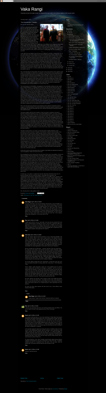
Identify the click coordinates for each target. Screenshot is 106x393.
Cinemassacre (70, 129)
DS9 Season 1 (70, 78)
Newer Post (24, 378)
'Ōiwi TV (69, 164)
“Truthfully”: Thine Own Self (74, 53)
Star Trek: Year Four (71, 105)
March (70, 61)
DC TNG (69, 76)
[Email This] (38, 193)
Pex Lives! (69, 146)
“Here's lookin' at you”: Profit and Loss (77, 42)
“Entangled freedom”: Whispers (75, 59)
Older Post (60, 378)
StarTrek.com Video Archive (73, 148)
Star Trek (69, 95)
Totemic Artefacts (71, 122)
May (70, 32)
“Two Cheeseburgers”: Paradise (75, 54)
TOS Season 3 (70, 121)
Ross (26, 220)
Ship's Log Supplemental (72, 94)
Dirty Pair (69, 81)
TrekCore (69, 149)
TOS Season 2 (70, 119)
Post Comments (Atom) (31, 381)
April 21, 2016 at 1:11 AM (33, 315)
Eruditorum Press (71, 133)
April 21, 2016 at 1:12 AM (33, 349)
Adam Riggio (28, 201)
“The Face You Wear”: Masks (75, 49)
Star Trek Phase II (71, 98)
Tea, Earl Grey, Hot (71, 143)
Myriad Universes (71, 89)
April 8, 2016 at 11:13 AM (33, 220)
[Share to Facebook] (42, 193)
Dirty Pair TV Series (71, 86)
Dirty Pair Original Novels (72, 84)
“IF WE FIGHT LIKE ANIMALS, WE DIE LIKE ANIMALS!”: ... (76, 40)
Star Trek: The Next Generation (74, 103)
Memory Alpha (70, 151)
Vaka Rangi (31, 9)
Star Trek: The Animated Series (74, 101)
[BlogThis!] (39, 193)
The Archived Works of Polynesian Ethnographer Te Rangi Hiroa (74, 153)
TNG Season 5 (70, 113)
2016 (69, 31)
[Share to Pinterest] (43, 193)
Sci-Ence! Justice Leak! (72, 135)
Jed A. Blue (69, 141)
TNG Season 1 (70, 106)
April (70, 34)
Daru (26, 306)
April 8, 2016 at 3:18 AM (36, 201)
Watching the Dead (71, 138)
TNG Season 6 (70, 114)
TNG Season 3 (70, 109)
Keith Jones (27, 234)
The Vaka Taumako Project (73, 158)
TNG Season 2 (70, 108)
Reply (26, 216)
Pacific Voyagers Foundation (73, 162)
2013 (69, 71)
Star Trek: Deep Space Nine (36, 195)
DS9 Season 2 (27, 195)
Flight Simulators (71, 87)
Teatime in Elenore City (72, 130)
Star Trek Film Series (71, 97)
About (68, 23)
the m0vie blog (70, 140)
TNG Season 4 (70, 111)
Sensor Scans (70, 92)
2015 (69, 67)
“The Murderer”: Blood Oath (74, 37)
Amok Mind (69, 144)
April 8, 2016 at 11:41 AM (40, 296)
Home (42, 378)
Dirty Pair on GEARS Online (73, 132)
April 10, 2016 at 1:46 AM (33, 306)
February (71, 63)
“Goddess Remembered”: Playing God (77, 47)
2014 (69, 69)
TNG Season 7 (70, 116)
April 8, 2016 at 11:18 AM (36, 234)
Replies (28, 293)
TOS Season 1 (70, 117)
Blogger (65, 388)
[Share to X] (40, 193)
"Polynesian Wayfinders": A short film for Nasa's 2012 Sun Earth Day (75, 166)
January (71, 65)
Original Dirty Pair (71, 90)
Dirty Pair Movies (71, 82)
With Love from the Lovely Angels (74, 124)
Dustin (26, 315)
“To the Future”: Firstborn (74, 36)
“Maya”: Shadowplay (73, 51)
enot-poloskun (55, 388)
